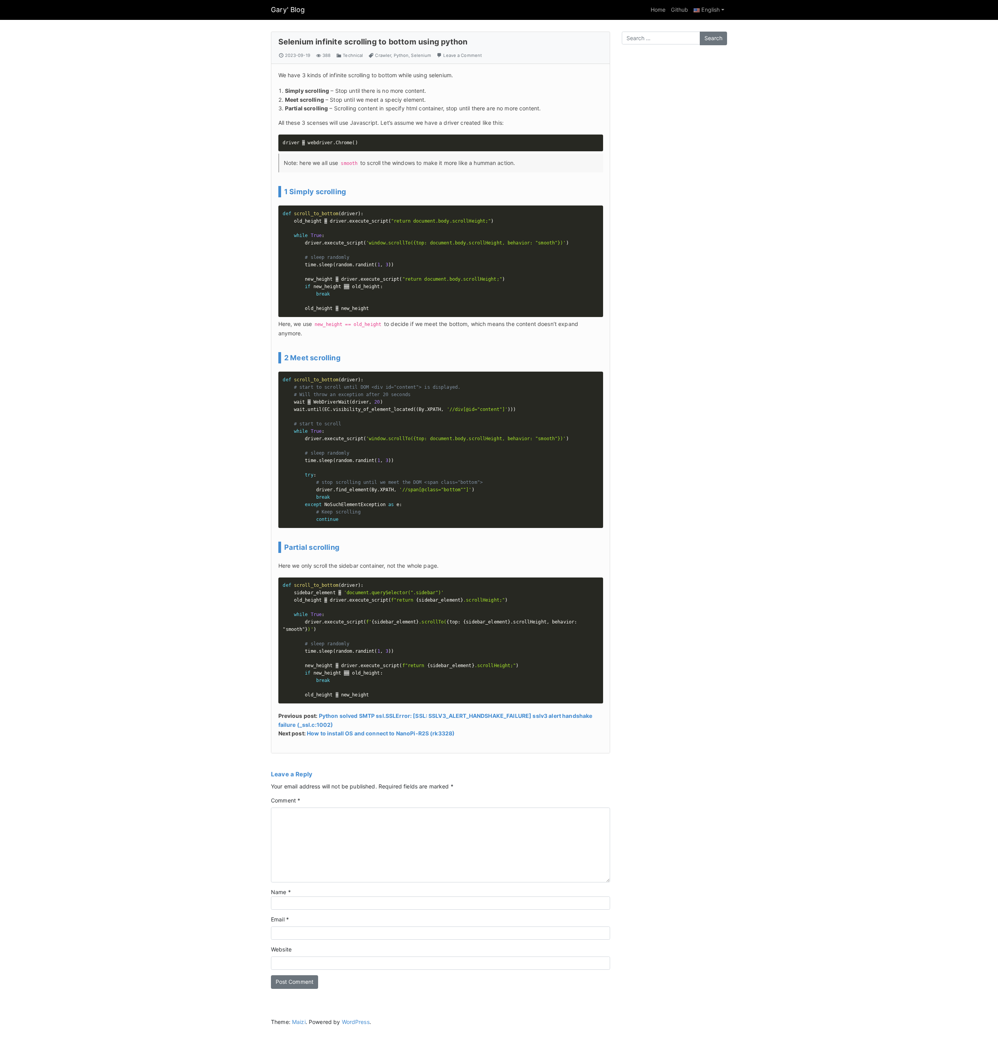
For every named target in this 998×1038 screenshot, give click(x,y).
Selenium (421, 55)
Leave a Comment (462, 55)
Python (401, 55)
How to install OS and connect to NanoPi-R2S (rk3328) (381, 733)
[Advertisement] (674, 173)
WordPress (356, 1022)
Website (281, 949)
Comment (285, 800)
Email (280, 919)
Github (679, 9)
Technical (353, 55)
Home (658, 9)
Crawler (383, 55)
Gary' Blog (288, 9)
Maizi (299, 1022)
